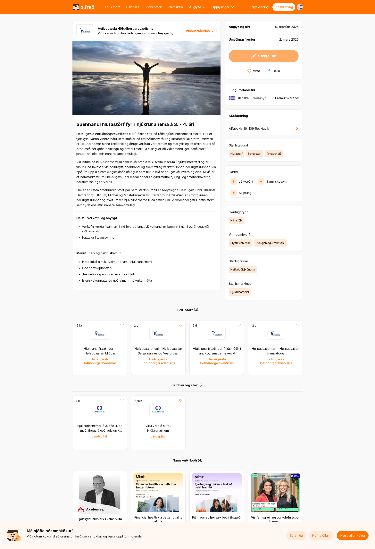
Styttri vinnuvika (240, 243)
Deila (276, 71)
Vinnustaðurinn (198, 31)
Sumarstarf (254, 153)
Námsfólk (236, 220)
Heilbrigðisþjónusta (242, 269)
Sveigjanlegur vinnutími (270, 243)
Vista (256, 71)
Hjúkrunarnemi (239, 292)
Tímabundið (274, 153)
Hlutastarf (236, 153)
